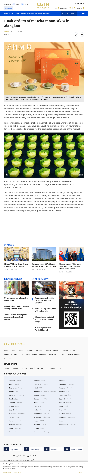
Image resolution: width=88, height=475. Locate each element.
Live (28, 354)
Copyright (17, 456)
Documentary (51, 368)
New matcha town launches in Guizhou (16, 299)
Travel (72, 350)
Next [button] (82, 72)
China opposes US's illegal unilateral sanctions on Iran (44, 265)
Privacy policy (28, 456)
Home (6, 14)
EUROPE (62, 354)
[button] (6, 174)
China (11, 14)
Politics (23, 14)
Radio (67, 14)
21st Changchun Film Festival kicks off (43, 329)
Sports (55, 350)
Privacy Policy (7, 472)
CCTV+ (61, 368)
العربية (32, 368)
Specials (42, 354)
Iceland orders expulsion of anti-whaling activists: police (16, 307)
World (17, 14)
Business (30, 14)
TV (74, 14)
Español (15, 368)
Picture (14, 354)
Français (24, 368)
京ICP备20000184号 (27, 460)
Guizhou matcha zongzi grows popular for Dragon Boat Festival (15, 317)
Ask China (7, 358)
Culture (48, 350)
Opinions (38, 14)
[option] (44, 72)
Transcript (52, 354)
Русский (40, 368)
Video (21, 354)
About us (37, 456)
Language (8, 8)
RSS (55, 8)
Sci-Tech (46, 14)
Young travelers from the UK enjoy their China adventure (44, 300)
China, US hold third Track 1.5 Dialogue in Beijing (16, 265)
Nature (6, 354)
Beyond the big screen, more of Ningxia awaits (45, 310)
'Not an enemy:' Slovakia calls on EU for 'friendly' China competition (70, 266)
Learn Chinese (74, 354)
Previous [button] (6, 72)
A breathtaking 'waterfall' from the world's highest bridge (44, 319)
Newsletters (64, 8)
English (6, 368)
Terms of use (8, 456)
